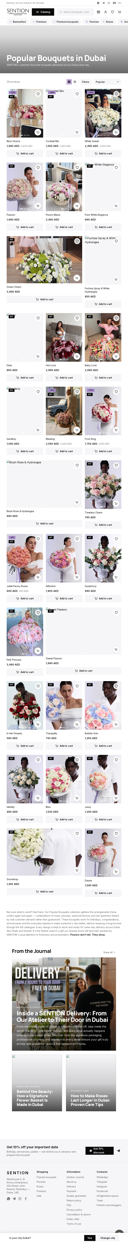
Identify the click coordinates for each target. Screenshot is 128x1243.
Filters (85, 81)
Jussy (88, 807)
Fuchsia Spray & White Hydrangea (97, 290)
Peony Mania (53, 214)
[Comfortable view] (69, 81)
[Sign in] (105, 12)
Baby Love (91, 365)
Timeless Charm (93, 512)
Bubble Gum (91, 733)
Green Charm (14, 286)
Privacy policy (74, 1209)
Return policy (74, 1200)
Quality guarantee (76, 1195)
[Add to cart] (37, 132)
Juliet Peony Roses (17, 586)
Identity (11, 807)
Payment (71, 1191)
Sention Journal (75, 1177)
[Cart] (119, 12)
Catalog (45, 11)
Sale (39, 1195)
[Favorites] (112, 12)
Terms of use (74, 1223)
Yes (90, 1238)
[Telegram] (103, 3)
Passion (11, 214)
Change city (107, 1238)
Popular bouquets (46, 1177)
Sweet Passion (54, 658)
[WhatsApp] (98, 3)
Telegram (102, 1181)
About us (71, 1181)
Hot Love (51, 365)
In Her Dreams (14, 733)
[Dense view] (75, 81)
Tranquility (51, 733)
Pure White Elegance (96, 214)
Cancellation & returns (79, 1214)
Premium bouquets (67, 21)
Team (100, 1200)
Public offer (73, 1219)
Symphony (90, 586)
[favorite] (38, 94)
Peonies (94, 21)
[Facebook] (25, 1199)
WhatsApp (102, 1177)
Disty (9, 365)
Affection (51, 586)
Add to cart (27, 153)
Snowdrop (12, 879)
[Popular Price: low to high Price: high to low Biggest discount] (107, 82)
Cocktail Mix (52, 141)
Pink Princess (14, 659)
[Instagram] (109, 3)
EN (114, 2)
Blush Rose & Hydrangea (20, 511)
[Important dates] (98, 12)
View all (108, 952)
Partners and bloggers (109, 1205)
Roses (109, 21)
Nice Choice (13, 141)
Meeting (50, 438)
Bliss (48, 807)
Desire (88, 880)
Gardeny (11, 438)
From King (90, 438)
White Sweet (92, 141)
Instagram (102, 1186)
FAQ (69, 1205)
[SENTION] (18, 12)
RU (119, 2)
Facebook (102, 1191)
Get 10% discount (98, 1150)
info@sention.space (107, 1195)
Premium (41, 21)
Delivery (71, 1186)
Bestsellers (19, 21)
